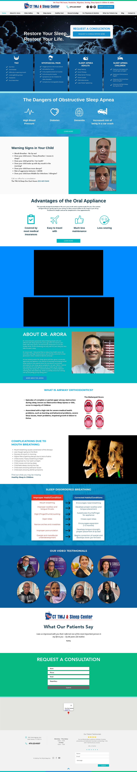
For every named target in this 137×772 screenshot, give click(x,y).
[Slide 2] (68, 648)
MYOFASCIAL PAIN (51, 63)
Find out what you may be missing (26, 475)
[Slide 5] (95, 749)
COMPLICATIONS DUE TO (28, 441)
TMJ (16, 63)
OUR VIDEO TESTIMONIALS (68, 550)
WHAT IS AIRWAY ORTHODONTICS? (68, 390)
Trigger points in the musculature (52, 66)
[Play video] (102, 150)
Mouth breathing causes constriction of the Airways (33, 450)
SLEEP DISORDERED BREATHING (68, 489)
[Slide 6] (97, 749)
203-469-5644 (43, 181)
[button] (37, 576)
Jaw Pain (11, 67)
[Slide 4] (93, 749)
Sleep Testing (82, 69)
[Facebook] (91, 7)
